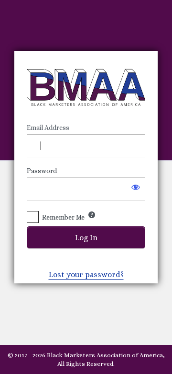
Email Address (48, 127)
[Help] (91, 215)
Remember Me (63, 217)
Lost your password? (86, 274)
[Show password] (135, 187)
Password (42, 171)
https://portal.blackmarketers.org (86, 87)
